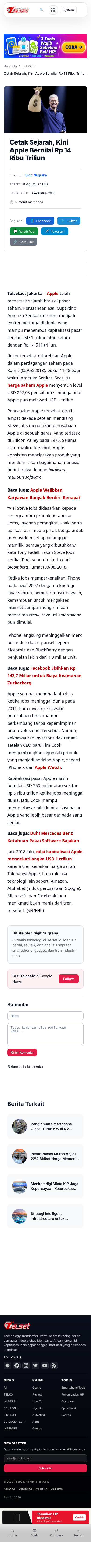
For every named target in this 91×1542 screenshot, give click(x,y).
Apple (53, 293)
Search (66, 1415)
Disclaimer (57, 1488)
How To (37, 1401)
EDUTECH (10, 1408)
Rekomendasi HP (72, 1394)
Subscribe (45, 1468)
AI (5, 1387)
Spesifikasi (68, 1408)
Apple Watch (48, 767)
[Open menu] (53, 10)
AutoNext (38, 1415)
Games (37, 1428)
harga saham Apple (27, 385)
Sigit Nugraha (36, 175)
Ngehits (37, 1408)
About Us (9, 1488)
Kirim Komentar (22, 1052)
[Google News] (7, 1365)
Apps (35, 1421)
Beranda (10, 66)
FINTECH (10, 1415)
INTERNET (11, 1428)
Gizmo (36, 1387)
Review (37, 1394)
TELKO (27, 66)
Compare (67, 1401)
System (68, 10)
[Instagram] (26, 1365)
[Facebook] (17, 1365)
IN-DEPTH (11, 1401)
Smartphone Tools (73, 1387)
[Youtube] (45, 1365)
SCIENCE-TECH (14, 1421)
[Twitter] (35, 1365)
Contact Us (25, 1488)
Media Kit (41, 1488)
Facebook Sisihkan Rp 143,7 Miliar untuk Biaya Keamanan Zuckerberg (44, 675)
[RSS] (54, 1365)
